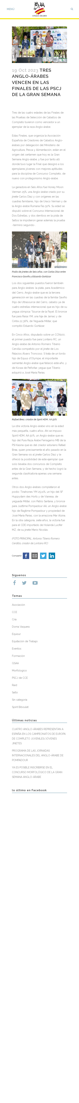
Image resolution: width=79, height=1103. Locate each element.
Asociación (18, 604)
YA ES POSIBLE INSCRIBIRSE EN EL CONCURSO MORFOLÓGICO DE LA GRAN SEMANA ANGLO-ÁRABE (37, 772)
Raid (14, 685)
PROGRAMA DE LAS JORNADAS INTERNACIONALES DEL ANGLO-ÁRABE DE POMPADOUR (37, 755)
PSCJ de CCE (20, 677)
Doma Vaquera (21, 626)
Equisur (16, 634)
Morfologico (19, 670)
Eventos (16, 648)
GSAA (15, 663)
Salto (15, 692)
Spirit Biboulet (20, 707)
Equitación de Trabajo (25, 641)
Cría (14, 619)
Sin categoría (19, 699)
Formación (18, 655)
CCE (14, 612)
